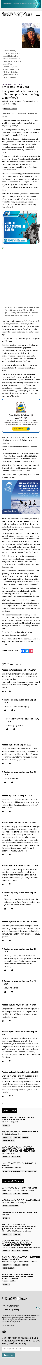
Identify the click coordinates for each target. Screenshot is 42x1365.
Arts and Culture (12, 84)
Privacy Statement (10, 1306)
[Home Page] (17, 14)
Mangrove (10, 1326)
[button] (4, 1331)
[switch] (37, 1307)
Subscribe (8, 1355)
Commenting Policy (10, 1309)
